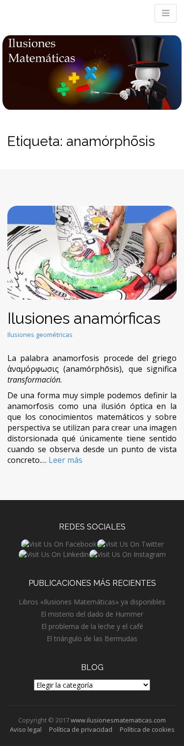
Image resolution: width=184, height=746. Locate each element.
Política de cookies (147, 729)
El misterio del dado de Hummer (92, 614)
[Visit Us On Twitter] (130, 543)
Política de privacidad (80, 729)
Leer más (65, 460)
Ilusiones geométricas (40, 334)
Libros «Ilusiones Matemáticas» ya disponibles (92, 601)
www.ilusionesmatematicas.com (118, 720)
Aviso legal (26, 729)
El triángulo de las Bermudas (92, 638)
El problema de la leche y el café (92, 626)
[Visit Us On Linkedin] (53, 553)
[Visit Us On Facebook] (59, 543)
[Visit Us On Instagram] (127, 553)
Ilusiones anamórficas (83, 318)
